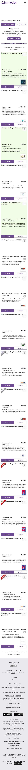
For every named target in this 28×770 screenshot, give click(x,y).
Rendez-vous (13, 673)
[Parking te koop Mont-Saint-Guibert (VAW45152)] (14, 620)
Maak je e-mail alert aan (13, 738)
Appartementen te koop (17, 721)
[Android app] (7, 714)
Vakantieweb (9, 670)
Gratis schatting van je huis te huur (13, 696)
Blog (13, 679)
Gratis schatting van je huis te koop (13, 695)
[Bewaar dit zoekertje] (24, 54)
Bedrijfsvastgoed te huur (8, 729)
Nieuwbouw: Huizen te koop (13, 733)
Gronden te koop (6, 723)
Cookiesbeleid (12, 755)
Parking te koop (6, 70)
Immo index (14, 719)
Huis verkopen (9, 686)
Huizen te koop (6, 721)
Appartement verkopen (7, 687)
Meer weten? (16, 264)
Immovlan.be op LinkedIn (14, 707)
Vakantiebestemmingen (14, 748)
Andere (13, 689)
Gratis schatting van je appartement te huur (13, 699)
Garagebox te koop (7, 144)
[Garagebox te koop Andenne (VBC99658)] (14, 545)
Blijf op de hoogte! (15, 38)
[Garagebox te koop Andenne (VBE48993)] (14, 135)
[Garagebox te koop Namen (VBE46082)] (14, 172)
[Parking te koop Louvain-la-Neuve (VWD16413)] (14, 209)
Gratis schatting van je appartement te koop (13, 698)
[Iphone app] (18, 714)
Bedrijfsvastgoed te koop (18, 723)
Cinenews (13, 672)
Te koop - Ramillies (20, 652)
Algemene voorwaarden (15, 754)
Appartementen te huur (17, 728)
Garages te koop (13, 724)
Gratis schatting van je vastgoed (14, 692)
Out (19, 672)
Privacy (5, 754)
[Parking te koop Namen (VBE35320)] (14, 247)
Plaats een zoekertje (14, 683)
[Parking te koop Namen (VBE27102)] (14, 284)
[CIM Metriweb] (18, 763)
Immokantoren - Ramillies (14, 654)
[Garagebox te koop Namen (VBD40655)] (14, 433)
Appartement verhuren (19, 687)
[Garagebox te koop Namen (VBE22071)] (14, 321)
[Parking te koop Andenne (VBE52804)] (14, 97)
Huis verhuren (17, 686)
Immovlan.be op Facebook (13, 706)
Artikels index (14, 746)
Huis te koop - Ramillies (8, 652)
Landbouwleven (6, 672)
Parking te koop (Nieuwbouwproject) (12, 256)
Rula (20, 670)
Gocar (15, 670)
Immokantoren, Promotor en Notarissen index (14, 742)
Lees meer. (23, 761)
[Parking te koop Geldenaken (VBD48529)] (14, 60)
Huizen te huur (6, 728)
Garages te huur (20, 729)
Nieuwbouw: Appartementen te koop (13, 734)
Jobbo (22, 672)
